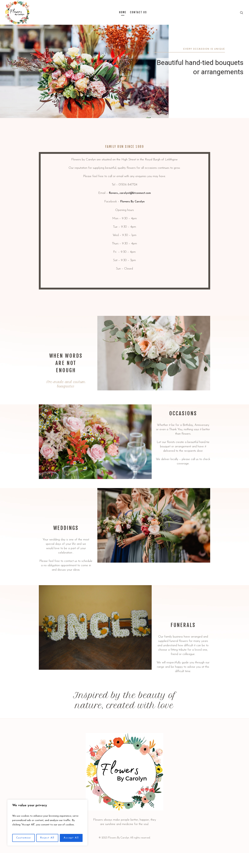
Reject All (47, 837)
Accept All (71, 837)
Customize (23, 837)
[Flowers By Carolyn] (124, 771)
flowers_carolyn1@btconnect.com (130, 193)
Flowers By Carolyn (132, 201)
